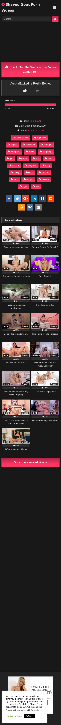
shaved (45, 172)
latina (50, 158)
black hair (30, 144)
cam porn (15, 151)
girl (11, 158)
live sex (15, 165)
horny (24, 158)
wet (37, 186)
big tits (14, 144)
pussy (16, 172)
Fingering (47, 151)
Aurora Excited (36, 130)
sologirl (29, 179)
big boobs (41, 137)
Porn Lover (35, 121)
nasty (47, 165)
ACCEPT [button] (29, 716)
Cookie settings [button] (14, 716)
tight (25, 186)
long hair (32, 165)
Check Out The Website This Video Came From (32, 69)
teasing (45, 179)
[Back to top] (52, 716)
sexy (30, 172)
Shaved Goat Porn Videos (20, 7)
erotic (31, 151)
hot (37, 158)
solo (15, 179)
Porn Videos (22, 137)
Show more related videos (30, 462)
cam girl (47, 144)
